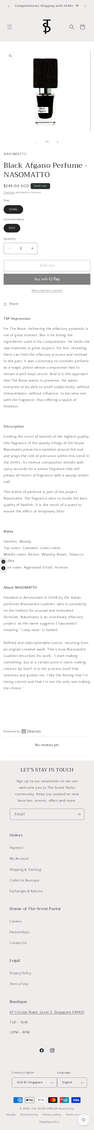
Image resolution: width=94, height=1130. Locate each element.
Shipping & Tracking (25, 870)
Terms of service (77, 1114)
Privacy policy (52, 1114)
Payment (16, 848)
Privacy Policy (20, 973)
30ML (16, 210)
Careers (16, 921)
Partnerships (19, 932)
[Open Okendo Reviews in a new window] (22, 731)
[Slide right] (57, 142)
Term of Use (19, 984)
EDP (14, 229)
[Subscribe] (79, 814)
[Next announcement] (85, 6)
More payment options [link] (47, 290)
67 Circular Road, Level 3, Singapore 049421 (47, 1012)
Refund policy (29, 1114)
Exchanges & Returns (26, 891)
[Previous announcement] (9, 6)
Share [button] (13, 304)
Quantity (10, 238)
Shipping (9, 192)
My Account (19, 859)
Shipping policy (49, 1121)
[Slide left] (36, 142)
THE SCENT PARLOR (44, 1108)
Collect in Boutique (24, 880)
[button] (9, 27)
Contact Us (18, 943)
